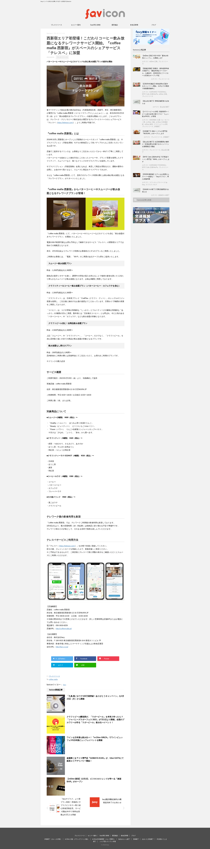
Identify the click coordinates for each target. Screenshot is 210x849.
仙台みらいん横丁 (124, 839)
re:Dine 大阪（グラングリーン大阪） (77, 839)
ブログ (153, 25)
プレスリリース (56, 25)
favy (64, 685)
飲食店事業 (134, 25)
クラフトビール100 (160, 124)
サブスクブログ (151, 184)
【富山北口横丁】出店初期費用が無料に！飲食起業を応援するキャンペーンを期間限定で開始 (155, 144)
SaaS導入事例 (95, 25)
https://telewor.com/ (65, 123)
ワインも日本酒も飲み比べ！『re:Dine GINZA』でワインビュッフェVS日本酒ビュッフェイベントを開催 (95, 738)
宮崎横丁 (136, 839)
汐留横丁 (157, 126)
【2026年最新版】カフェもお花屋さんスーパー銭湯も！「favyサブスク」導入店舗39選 (155, 176)
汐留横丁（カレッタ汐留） (53, 839)
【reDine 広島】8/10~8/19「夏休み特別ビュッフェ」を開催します (155, 57)
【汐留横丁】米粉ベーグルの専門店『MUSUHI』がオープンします (154, 132)
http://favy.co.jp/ (62, 647)
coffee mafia (53, 679)
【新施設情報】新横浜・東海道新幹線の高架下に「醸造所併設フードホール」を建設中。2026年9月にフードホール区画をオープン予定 (155, 72)
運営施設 (115, 25)
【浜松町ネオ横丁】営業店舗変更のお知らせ (155, 190)
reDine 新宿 (149, 124)
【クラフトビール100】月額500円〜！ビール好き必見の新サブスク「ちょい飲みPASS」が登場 (155, 114)
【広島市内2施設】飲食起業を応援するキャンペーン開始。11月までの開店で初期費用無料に (155, 86)
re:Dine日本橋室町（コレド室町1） (103, 839)
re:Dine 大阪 (150, 122)
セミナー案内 (76, 25)
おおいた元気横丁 (148, 839)
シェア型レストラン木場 (108, 841)
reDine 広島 (153, 61)
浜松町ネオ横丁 (163, 195)
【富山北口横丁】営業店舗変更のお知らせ (155, 102)
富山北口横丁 (164, 107)
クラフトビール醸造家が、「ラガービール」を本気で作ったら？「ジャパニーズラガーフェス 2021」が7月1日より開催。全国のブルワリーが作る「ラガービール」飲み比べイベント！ (95, 719)
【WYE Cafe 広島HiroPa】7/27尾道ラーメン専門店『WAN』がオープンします (155, 159)
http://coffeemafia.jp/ (64, 629)
